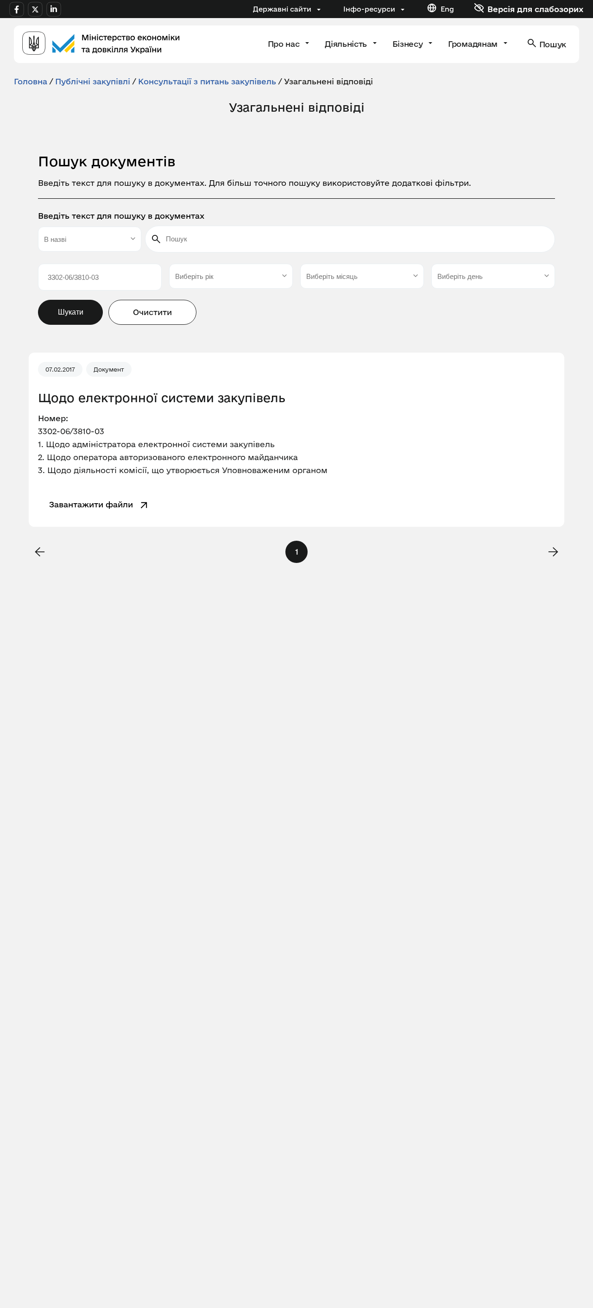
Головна (30, 81)
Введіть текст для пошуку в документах (121, 215)
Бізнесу (408, 43)
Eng (447, 9)
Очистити (152, 312)
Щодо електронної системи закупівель (161, 398)
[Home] (101, 44)
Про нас (285, 43)
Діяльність (347, 43)
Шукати (70, 312)
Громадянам (473, 43)
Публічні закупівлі (92, 81)
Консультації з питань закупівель (207, 81)
